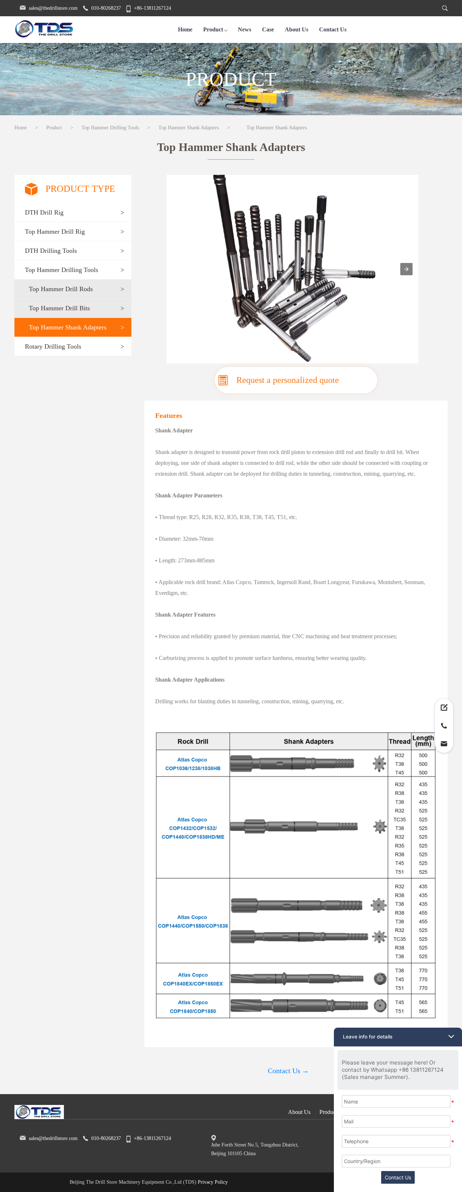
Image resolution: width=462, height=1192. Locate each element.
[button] (72, 212)
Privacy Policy (213, 1182)
